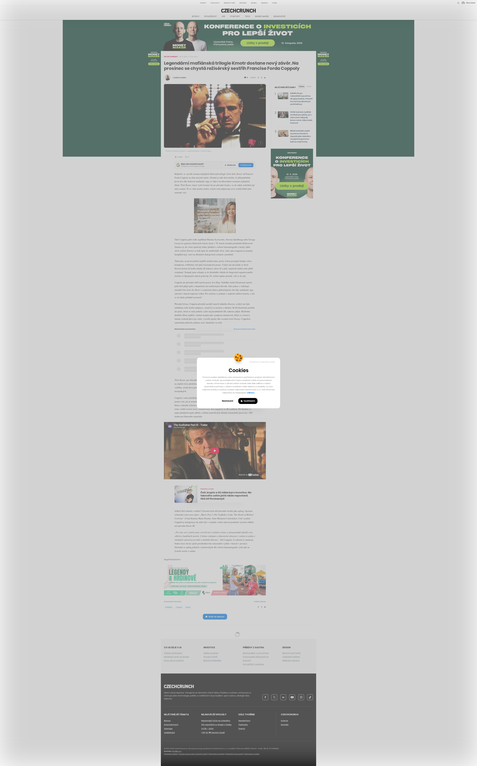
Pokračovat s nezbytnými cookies (262, 362)
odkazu (250, 392)
